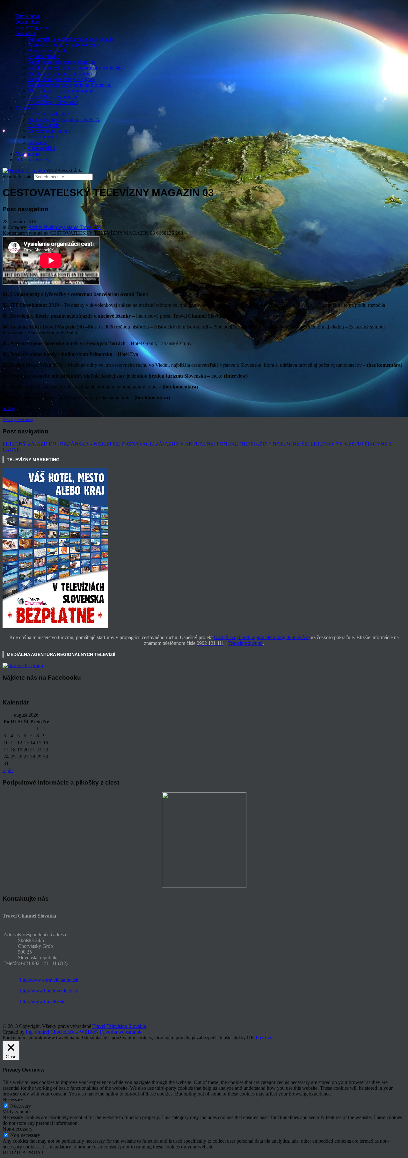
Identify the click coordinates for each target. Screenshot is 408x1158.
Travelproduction (245, 643)
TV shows (25, 108)
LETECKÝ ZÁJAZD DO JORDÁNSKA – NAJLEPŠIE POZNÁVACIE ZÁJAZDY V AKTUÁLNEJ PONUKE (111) (126, 443)
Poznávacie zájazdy (48, 50)
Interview (37, 142)
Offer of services (32, 159)
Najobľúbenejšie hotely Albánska (61, 62)
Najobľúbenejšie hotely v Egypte (61, 79)
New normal (27, 154)
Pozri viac (266, 1037)
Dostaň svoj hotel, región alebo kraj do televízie (262, 637)
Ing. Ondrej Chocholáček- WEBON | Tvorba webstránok (84, 1032)
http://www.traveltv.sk (42, 1001)
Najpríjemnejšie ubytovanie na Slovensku (70, 85)
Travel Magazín (44, 125)
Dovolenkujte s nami (49, 131)
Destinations (27, 22)
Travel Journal (42, 136)
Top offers (25, 33)
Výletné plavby (43, 56)
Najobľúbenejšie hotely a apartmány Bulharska (75, 67)
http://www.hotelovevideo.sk (49, 990)
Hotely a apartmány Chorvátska (60, 73)
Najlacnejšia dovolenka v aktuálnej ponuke (71, 39)
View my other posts (18, 420)
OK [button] (250, 1037)
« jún (8, 770)
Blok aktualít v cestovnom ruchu (60, 90)
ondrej (9, 408)
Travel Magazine (32, 27)
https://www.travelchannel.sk (49, 980)
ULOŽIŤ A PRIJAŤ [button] (23, 1152)
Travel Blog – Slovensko (53, 102)
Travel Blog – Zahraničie (53, 96)
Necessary (20, 1106)
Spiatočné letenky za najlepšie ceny (63, 45)
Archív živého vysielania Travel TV (64, 119)
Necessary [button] (13, 1099)
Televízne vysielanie (48, 113)
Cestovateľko (41, 148)
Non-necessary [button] (18, 1129)
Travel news (27, 16)
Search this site (18, 176)
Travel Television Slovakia (119, 1026)
